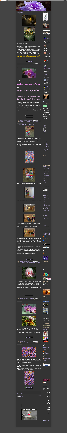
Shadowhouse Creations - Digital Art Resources (47, 200)
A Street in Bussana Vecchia (48, 45)
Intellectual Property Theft (47, 233)
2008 (44, 133)
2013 (44, 128)
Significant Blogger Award (37, 121)
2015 (44, 126)
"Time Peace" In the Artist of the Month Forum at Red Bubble (48, 61)
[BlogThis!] (35, 63)
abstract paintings (27, 262)
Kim (25, 121)
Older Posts (39, 395)
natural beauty (38, 299)
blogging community (21, 121)
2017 (44, 124)
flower (23, 121)
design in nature (24, 342)
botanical (22, 342)
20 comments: (31, 341)
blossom (24, 299)
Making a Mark (45, 345)
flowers (31, 342)
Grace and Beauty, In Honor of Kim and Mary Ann (26, 67)
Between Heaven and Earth (48, 80)
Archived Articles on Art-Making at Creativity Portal (48, 53)
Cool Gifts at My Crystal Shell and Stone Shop (46, 171)
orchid (31, 121)
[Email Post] (33, 120)
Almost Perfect (20, 266)
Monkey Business (46, 150)
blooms (19, 342)
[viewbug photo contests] (46, 101)
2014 (44, 127)
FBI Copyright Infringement (47, 234)
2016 (44, 125)
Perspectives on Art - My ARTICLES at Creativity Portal (46, 170)
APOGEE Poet (45, 356)
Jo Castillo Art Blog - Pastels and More (46, 347)
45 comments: (30, 120)
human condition (30, 299)
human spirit (33, 299)
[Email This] (34, 120)
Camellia (26, 299)
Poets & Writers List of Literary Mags (46, 193)
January (46, 151)
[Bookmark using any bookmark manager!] (29, 295)
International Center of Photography (46, 225)
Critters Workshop (46, 194)
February (46, 142)
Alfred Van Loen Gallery (36, 262)
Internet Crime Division (46, 232)
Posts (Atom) (21, 396)
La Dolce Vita (45, 351)
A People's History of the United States (46, 208)
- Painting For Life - (46, 353)
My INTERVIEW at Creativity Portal (46, 178)
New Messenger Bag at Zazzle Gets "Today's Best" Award (46, 74)
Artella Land (45, 217)
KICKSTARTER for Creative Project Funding (46, 210)
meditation (36, 299)
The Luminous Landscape (47, 229)
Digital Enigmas (46, 143)
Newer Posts (18, 395)
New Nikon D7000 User (46, 226)
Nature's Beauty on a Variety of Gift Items (46, 173)
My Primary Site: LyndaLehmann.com (46, 166)
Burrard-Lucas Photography (45, 221)
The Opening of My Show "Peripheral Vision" (25, 124)
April (45, 140)
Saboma (33, 121)
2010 (44, 131)
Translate (48, 34)
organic (18, 393)
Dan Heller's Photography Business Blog (47, 223)
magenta (36, 342)
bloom (22, 299)
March (45, 141)
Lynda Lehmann (46, 253)
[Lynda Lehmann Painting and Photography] (43, 241)
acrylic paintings (31, 262)
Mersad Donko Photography (45, 349)
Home (29, 395)
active (33, 262)
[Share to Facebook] (36, 120)
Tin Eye (45, 206)
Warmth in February (21, 303)
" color (19, 262)
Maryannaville (29, 121)
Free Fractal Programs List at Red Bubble (47, 205)
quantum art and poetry (47, 358)
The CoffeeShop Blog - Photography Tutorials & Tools (46, 199)
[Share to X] (36, 63)
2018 (44, 123)
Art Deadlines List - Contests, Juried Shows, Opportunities (46, 213)
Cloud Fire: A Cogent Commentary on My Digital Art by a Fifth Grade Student (47, 87)
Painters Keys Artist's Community (46, 216)
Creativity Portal (45, 211)
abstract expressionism (23, 262)
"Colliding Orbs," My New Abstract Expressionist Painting (48, 67)
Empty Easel (45, 215)
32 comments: (31, 298)
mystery (38, 342)
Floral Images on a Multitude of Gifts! (46, 181)
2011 (44, 130)
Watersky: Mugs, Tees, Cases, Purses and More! (47, 168)
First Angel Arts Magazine (47, 207)
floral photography (28, 342)
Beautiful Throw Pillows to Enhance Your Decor (47, 174)
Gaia (32, 342)
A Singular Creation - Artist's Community (46, 214)
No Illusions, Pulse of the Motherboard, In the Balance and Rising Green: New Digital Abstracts (47, 39)
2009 (44, 132)
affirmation (20, 299)
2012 (44, 129)
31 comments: (31, 261)
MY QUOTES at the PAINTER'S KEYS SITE (46, 297)
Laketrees (27, 121)
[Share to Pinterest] (37, 63)
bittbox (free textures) (46, 218)
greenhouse (34, 342)
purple (19, 393)
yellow (21, 393)
